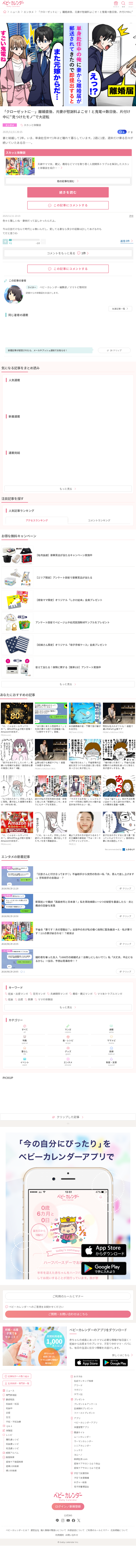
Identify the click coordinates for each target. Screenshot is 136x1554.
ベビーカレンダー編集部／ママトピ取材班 (63, 287)
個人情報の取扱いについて (53, 1530)
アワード (78, 1385)
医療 (30, 999)
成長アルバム (12, 1452)
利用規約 (59, 1534)
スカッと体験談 (32, 125)
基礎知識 (10, 1399)
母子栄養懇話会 (81, 1486)
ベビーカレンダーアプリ (85, 1422)
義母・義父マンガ (82, 993)
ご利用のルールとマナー (68, 1296)
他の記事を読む (65, 181)
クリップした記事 (68, 1117)
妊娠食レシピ (12, 1443)
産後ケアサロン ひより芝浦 (87, 1467)
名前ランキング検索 (83, 1380)
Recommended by (113, 849)
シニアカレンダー (82, 1445)
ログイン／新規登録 (68, 1506)
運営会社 (35, 1530)
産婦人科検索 (12, 1466)
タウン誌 (78, 1394)
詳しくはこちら (120, 1355)
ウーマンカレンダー (83, 1441)
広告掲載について (119, 1530)
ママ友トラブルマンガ (109, 993)
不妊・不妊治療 (13, 1421)
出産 (20, 999)
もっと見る (66, 488)
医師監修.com (80, 1458)
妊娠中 (9, 1408)
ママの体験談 (45, 999)
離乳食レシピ (12, 1439)
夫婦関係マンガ (59, 993)
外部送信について (75, 1530)
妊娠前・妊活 (12, 1403)
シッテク (78, 1450)
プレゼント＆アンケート (85, 1403)
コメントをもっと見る (66, 253)
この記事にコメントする (71, 205)
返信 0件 (125, 241)
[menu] (131, 4)
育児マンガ (39, 993)
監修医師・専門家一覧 (18, 1383)
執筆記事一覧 (118, 308)
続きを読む (68, 192)
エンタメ (29, 12)
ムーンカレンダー (82, 1436)
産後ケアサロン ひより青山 (87, 1463)
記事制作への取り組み (18, 1376)
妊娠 (10, 999)
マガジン (78, 1389)
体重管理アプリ (81, 1427)
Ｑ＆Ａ (9, 1425)
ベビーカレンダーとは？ (17, 1530)
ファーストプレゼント (84, 1412)
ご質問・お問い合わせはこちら (68, 1314)
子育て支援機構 (81, 1477)
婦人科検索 (11, 1470)
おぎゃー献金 (80, 1482)
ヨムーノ (78, 1454)
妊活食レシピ (12, 1448)
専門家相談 (11, 1394)
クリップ (115, 350)
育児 (8, 1417)
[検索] (123, 4)
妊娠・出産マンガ (18, 993)
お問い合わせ (71, 1534)
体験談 (9, 1430)
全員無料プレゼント (83, 1408)
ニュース (15, 12)
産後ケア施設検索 (14, 1461)
